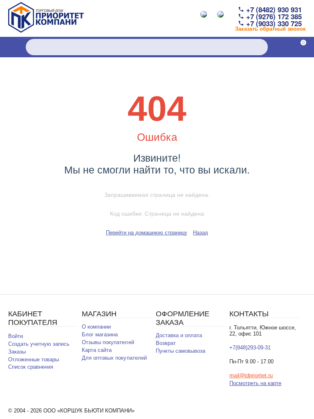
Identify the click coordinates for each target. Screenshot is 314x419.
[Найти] (259, 47)
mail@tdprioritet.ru (251, 375)
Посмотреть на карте (255, 383)
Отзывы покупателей (108, 342)
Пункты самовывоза (180, 351)
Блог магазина (100, 334)
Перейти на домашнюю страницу (146, 233)
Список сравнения (30, 367)
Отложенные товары (33, 359)
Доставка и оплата (179, 335)
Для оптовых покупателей (114, 358)
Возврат (166, 343)
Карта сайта (97, 350)
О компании (96, 327)
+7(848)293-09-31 (250, 348)
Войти (15, 336)
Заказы (17, 352)
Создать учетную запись (39, 344)
